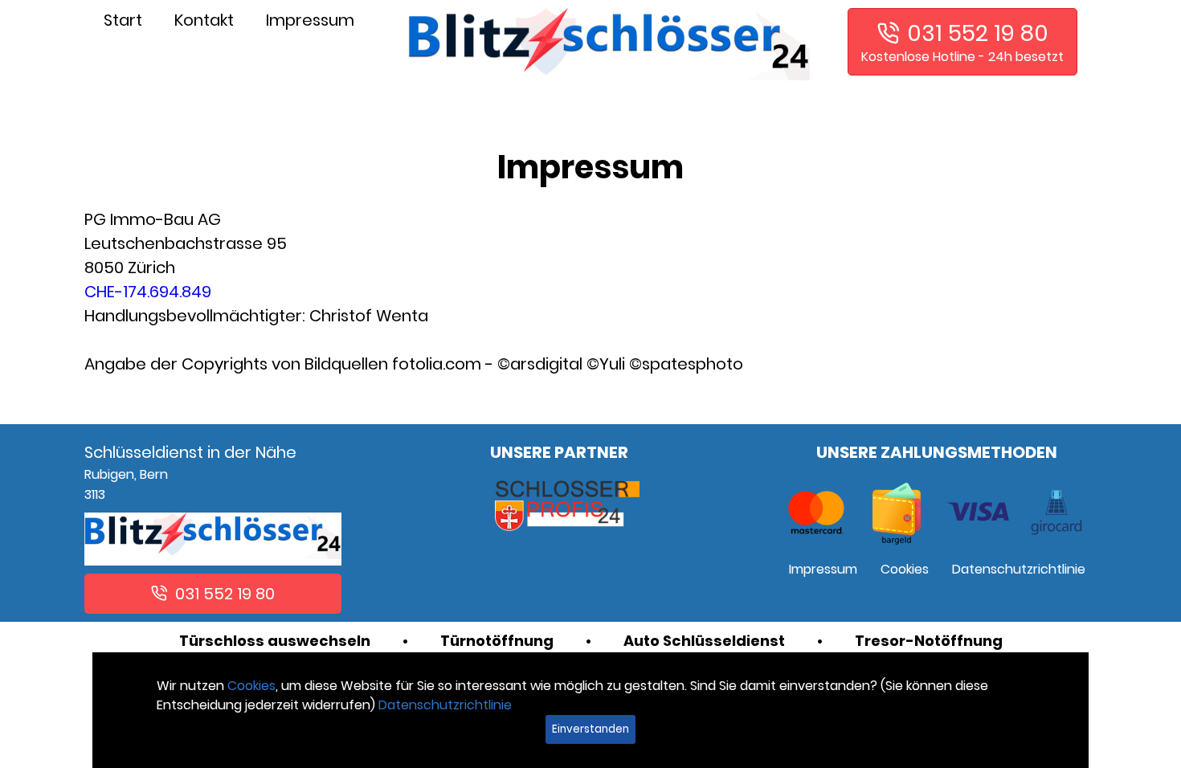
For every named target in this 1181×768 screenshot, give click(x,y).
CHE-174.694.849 (147, 291)
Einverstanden (590, 729)
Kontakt (204, 20)
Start (123, 20)
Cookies (905, 569)
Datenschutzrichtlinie (1018, 569)
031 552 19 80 (977, 33)
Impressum (310, 20)
